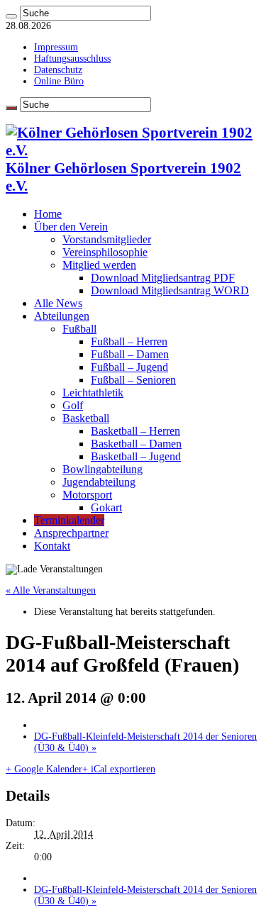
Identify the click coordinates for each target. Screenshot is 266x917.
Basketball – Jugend (136, 456)
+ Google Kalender (44, 769)
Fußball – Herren (129, 341)
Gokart (106, 507)
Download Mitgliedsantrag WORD (170, 290)
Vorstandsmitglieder (106, 239)
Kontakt (52, 546)
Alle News (58, 303)
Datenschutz (58, 70)
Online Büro (59, 81)
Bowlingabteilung (102, 469)
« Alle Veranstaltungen (51, 590)
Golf (72, 405)
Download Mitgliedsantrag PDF (163, 278)
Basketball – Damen (136, 444)
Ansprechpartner (71, 533)
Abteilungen (61, 316)
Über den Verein (71, 227)
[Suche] (11, 16)
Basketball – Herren (135, 431)
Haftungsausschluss (72, 58)
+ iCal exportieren (118, 769)
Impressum (56, 47)
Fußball (79, 329)
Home (48, 214)
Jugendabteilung (98, 482)
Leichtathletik (92, 393)
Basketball (85, 418)
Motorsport (87, 495)
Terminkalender (69, 520)
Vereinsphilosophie (105, 252)
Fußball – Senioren (133, 380)
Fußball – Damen (130, 354)
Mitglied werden (99, 265)
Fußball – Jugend (129, 367)
